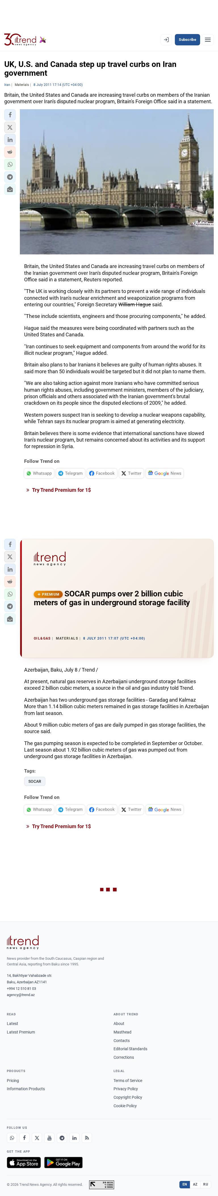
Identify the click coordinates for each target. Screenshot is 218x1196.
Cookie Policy (125, 1106)
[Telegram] (62, 1138)
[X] (37, 1138)
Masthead (122, 1032)
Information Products (26, 1089)
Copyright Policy (128, 1097)
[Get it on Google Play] (63, 1162)
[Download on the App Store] (24, 1162)
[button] (10, 114)
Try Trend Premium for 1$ (61, 490)
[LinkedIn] (74, 1138)
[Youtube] (49, 1138)
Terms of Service (128, 1080)
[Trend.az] (25, 39)
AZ (195, 1184)
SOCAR (34, 781)
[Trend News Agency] (23, 942)
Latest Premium (21, 1032)
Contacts (122, 1040)
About (119, 1023)
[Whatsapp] (12, 1138)
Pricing (13, 1080)
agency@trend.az (21, 995)
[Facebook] (24, 1138)
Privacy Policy (126, 1089)
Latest (12, 1023)
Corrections (124, 1057)
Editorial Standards (130, 1049)
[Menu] (208, 39)
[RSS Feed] (87, 1138)
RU (205, 1184)
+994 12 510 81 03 (21, 988)
